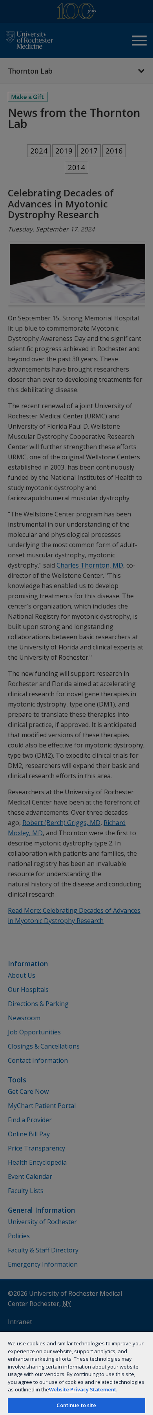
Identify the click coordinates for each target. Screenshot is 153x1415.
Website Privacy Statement (82, 1389)
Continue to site (76, 1405)
